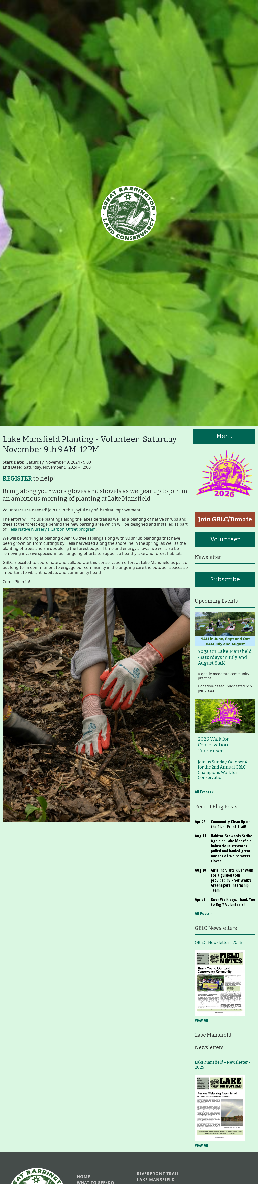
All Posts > (203, 913)
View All (201, 1020)
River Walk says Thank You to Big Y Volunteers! (233, 902)
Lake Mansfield (156, 1179)
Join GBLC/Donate (225, 519)
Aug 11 (200, 836)
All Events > (204, 792)
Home (83, 1176)
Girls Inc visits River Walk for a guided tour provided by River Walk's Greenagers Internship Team (232, 880)
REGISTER (17, 478)
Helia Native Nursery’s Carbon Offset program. (52, 529)
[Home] (129, 213)
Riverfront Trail (158, 1173)
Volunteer (225, 539)
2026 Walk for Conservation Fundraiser (213, 745)
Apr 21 (200, 899)
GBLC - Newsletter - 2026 (218, 942)
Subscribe (225, 579)
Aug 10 (200, 870)
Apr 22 (200, 821)
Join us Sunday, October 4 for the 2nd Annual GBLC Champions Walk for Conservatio (222, 770)
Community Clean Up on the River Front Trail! (230, 824)
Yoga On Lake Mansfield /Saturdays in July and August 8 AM (225, 657)
